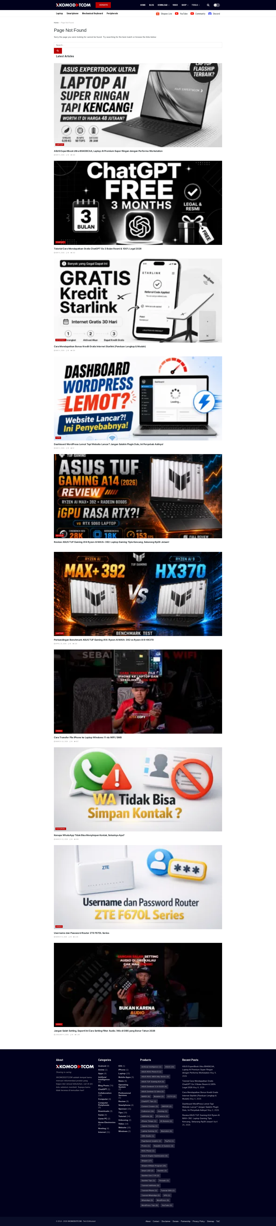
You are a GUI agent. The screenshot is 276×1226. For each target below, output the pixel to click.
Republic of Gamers (163, 1146)
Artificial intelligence (104, 1078)
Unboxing (123, 1120)
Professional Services (124, 1094)
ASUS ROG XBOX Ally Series (155, 1076)
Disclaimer (166, 1221)
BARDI (146, 1096)
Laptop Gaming (149, 1131)
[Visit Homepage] (73, 5)
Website (122, 1127)
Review (59, 535)
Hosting (102, 1128)
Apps (100, 1073)
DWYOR (167, 1106)
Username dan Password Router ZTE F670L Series (81, 933)
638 (76, 839)
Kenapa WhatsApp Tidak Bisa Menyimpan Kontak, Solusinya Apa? (89, 835)
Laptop (59, 13)
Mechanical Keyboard (92, 13)
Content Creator (150, 1106)
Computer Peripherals (103, 1104)
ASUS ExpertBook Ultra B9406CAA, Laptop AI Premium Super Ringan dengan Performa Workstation (108, 151)
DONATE (103, 5)
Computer (103, 1099)
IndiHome (147, 1116)
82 (73, 448)
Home (142, 5)
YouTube (167, 1205)
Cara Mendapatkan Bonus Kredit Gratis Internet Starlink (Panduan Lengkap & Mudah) (100, 346)
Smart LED (148, 1171)
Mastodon (166, 1131)
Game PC (102, 1118)
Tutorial (60, 829)
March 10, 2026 (61, 839)
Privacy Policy (199, 1221)
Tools (195, 5)
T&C (218, 1221)
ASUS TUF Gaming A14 (153, 1081)
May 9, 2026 (59, 155)
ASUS (169, 1067)
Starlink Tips (148, 1180)
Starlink (162, 1171)
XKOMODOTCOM (75, 1221)
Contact (156, 1221)
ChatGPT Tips (149, 1101)
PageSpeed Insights (151, 1141)
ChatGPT (60, 242)
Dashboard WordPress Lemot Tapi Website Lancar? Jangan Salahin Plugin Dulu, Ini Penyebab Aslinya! (108, 444)
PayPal (169, 1141)
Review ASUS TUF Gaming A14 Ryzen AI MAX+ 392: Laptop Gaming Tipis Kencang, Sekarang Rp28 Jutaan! (111, 542)
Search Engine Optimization (155, 1156)
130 (75, 643)
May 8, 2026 (59, 253)
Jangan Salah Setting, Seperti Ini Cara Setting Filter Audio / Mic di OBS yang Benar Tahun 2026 (104, 1030)
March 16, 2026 (61, 741)
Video (175, 5)
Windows (123, 1131)
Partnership (185, 1221)
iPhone (121, 1070)
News (121, 1081)
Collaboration (105, 1093)
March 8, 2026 (61, 937)
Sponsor (122, 1109)
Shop (184, 5)
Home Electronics (106, 1122)
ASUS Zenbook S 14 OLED (154, 1086)
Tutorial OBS (168, 1190)
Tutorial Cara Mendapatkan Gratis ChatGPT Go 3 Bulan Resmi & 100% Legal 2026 (98, 248)
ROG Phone (148, 1151)
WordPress (163, 1200)
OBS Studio (148, 1136)
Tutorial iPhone (149, 1190)
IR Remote (166, 1121)
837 (76, 741)
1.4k (78, 1034)
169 (73, 155)
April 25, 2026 (60, 643)
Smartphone (72, 13)
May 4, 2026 (59, 350)
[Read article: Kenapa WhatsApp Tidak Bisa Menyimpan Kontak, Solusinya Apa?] (138, 789)
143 (73, 253)
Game (101, 1115)
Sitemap (210, 1221)
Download (162, 5)
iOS (120, 1066)
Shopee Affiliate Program (154, 1166)
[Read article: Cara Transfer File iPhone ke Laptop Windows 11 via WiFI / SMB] (138, 692)
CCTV (172, 1096)
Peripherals (112, 13)
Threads (164, 1180)
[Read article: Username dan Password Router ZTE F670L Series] (138, 887)
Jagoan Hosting (150, 1126)
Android (102, 1066)
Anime (101, 1070)
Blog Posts (103, 1085)
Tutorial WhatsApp (151, 1195)
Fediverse (148, 1111)
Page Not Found (67, 23)
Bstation (159, 1096)
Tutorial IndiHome (150, 1185)
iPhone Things (149, 1121)
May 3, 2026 (59, 448)
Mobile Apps (124, 1077)
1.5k (76, 937)
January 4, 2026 (62, 1034)
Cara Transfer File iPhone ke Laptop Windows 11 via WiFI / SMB (88, 737)
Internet (60, 340)
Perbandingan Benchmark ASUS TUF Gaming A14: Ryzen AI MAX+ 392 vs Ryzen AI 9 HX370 (104, 639)
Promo (146, 1146)
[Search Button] (208, 5)
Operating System (123, 1085)
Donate (176, 1221)
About (148, 1221)
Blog (151, 5)
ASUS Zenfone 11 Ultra (153, 1091)
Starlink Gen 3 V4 (150, 1175)
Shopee (147, 1161)
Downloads (103, 1111)
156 (73, 350)
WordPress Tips (150, 1205)
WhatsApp (147, 1200)
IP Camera (162, 1116)
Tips (58, 438)
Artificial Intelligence (151, 1067)
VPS (167, 1195)
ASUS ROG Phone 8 (151, 1072)
